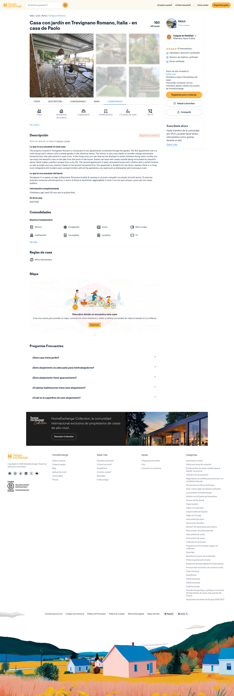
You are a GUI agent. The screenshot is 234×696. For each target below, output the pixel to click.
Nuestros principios (105, 461)
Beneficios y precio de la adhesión (200, 556)
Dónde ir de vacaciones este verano (201, 527)
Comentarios (115, 101)
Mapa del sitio (153, 614)
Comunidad (57, 476)
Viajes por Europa (193, 515)
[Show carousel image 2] (144, 48)
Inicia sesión (202, 5)
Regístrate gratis (221, 5)
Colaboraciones (193, 586)
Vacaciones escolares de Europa (200, 485)
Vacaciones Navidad (195, 523)
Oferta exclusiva (193, 579)
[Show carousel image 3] (111, 82)
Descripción (55, 101)
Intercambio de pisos (195, 519)
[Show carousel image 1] (111, 48)
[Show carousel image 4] (144, 82)
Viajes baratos (192, 504)
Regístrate (94, 325)
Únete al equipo (59, 464)
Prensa (55, 480)
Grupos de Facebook (195, 500)
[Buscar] (65, 5)
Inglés (67, 141)
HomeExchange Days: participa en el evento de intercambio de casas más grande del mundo (205, 593)
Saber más (171, 74)
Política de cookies (117, 614)
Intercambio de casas (195, 534)
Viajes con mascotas (195, 508)
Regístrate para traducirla (149, 135)
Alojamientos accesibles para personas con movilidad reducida (204, 480)
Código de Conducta (75, 614)
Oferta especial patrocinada (198, 560)
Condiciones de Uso (53, 614)
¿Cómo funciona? (183, 5)
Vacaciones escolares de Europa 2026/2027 (205, 599)
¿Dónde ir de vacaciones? (197, 475)
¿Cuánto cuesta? (164, 5)
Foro (143, 464)
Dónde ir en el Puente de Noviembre (201, 496)
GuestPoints (102, 468)
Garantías (101, 476)
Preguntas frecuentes (151, 461)
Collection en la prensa (196, 542)
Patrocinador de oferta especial (199, 531)
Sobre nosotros (58, 461)
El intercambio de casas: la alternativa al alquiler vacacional (203, 469)
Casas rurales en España (196, 512)
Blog (54, 468)
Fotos (37, 101)
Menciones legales (136, 614)
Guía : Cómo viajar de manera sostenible (203, 489)
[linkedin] (26, 473)
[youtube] (37, 473)
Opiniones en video (194, 461)
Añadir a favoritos (186, 103)
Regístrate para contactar (184, 95)
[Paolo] (171, 23)
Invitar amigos (103, 480)
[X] (31, 473)
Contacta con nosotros (151, 468)
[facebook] (10, 473)
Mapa (97, 101)
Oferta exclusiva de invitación (198, 464)
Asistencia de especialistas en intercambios (204, 564)
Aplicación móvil (59, 472)
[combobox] (47, 5)
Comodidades (78, 101)
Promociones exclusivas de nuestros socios (204, 567)
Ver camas (34, 125)
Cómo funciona (192, 571)
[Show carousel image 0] (62, 65)
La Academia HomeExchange (199, 493)
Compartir (186, 112)
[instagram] (15, 473)
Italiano (59, 141)
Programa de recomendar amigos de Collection (202, 547)
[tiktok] (20, 473)
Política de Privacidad (96, 614)
